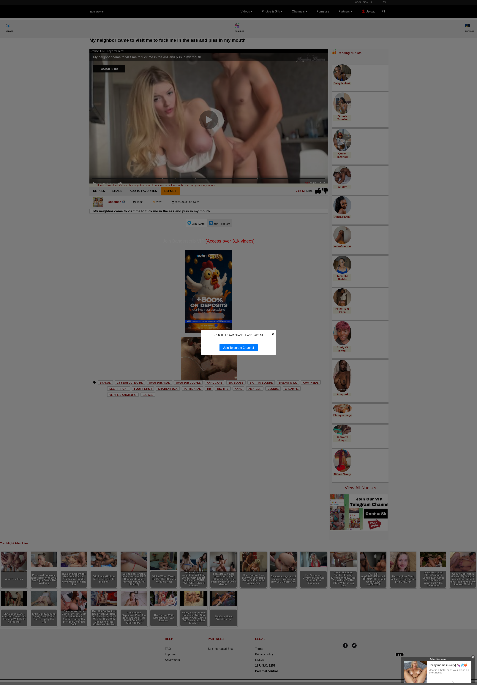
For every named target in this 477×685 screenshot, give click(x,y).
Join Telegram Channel (238, 347)
